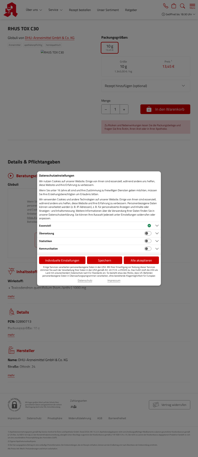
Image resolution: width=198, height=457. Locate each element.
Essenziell (45, 225)
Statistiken (45, 241)
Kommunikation (48, 248)
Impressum (114, 280)
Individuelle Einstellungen (62, 260)
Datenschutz (85, 280)
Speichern (104, 260)
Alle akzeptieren (141, 260)
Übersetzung (46, 233)
